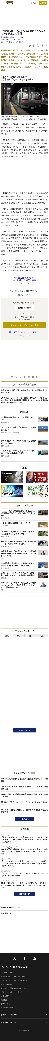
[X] (14, 958)
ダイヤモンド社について (10, 1022)
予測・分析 (5, 39)
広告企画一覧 (6, 913)
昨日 (19, 636)
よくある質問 (5, 996)
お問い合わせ (5, 1004)
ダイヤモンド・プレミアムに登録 (25, 325)
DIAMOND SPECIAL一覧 (11, 907)
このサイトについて (8, 972)
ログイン (34, 3)
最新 (7, 636)
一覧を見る (24, 818)
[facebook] (24, 958)
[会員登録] (43, 3)
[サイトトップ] (9, 2)
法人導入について (7, 1007)
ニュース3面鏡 (16, 39)
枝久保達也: (12, 37)
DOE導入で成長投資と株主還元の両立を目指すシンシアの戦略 (24, 779)
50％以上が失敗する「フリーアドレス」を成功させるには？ (24, 803)
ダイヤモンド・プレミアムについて (13, 976)
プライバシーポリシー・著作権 (11, 992)
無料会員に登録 (24, 307)
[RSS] (34, 958)
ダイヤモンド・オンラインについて (14, 967)
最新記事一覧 (24, 894)
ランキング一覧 (24, 730)
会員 (42, 636)
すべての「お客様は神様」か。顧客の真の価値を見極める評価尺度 (24, 811)
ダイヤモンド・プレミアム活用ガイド (14, 980)
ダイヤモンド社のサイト (10, 1014)
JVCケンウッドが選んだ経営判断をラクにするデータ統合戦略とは (24, 787)
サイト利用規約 (6, 984)
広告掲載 (4, 1000)
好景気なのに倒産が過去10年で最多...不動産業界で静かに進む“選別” (24, 391)
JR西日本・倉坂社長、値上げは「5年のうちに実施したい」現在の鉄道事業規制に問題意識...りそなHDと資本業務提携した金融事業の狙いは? (24, 400)
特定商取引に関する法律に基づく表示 (14, 988)
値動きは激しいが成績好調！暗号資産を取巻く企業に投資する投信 (24, 795)
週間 (30, 636)
